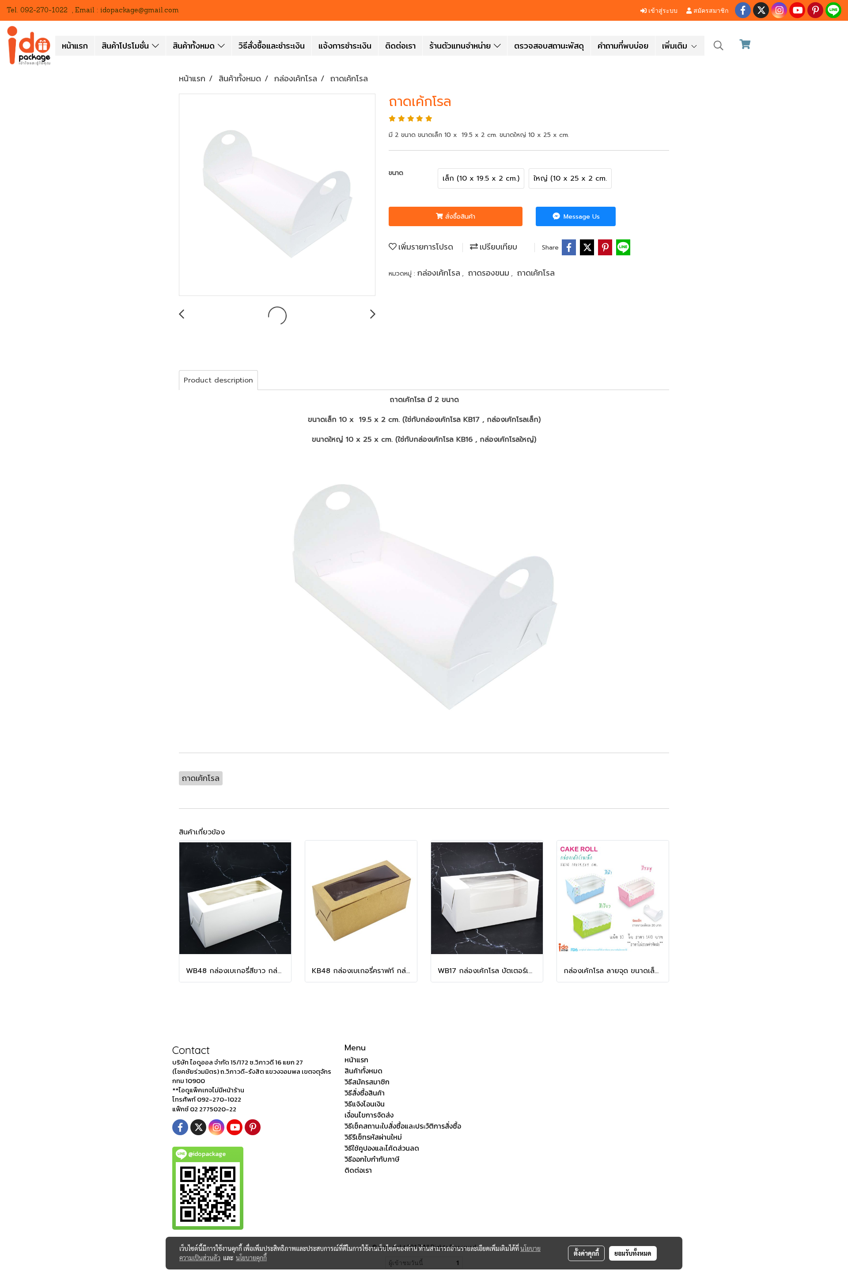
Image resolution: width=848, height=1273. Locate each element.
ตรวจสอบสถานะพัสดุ (549, 45)
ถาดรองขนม (489, 273)
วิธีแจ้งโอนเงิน (364, 1104)
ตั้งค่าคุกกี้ (586, 1253)
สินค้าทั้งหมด (195, 45)
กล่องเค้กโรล (439, 273)
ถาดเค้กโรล (536, 273)
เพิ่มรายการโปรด (425, 247)
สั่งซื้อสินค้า (459, 216)
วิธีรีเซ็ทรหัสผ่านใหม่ (373, 1137)
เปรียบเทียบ (497, 247)
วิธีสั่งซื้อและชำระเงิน (271, 45)
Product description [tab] (218, 380)
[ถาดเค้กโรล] (277, 195)
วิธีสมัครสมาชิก (367, 1081)
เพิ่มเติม (676, 45)
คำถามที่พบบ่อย (623, 45)
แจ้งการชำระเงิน (344, 45)
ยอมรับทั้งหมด (632, 1253)
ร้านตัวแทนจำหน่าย (461, 45)
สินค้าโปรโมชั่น (127, 45)
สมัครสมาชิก (710, 10)
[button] (718, 45)
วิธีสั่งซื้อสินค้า (364, 1092)
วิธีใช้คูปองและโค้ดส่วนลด (381, 1148)
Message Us (580, 216)
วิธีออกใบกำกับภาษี (371, 1159)
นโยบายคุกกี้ (251, 1258)
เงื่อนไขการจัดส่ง (369, 1115)
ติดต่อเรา (400, 45)
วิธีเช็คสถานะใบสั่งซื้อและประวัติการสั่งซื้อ (402, 1126)
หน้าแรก (75, 45)
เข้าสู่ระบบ (662, 10)
